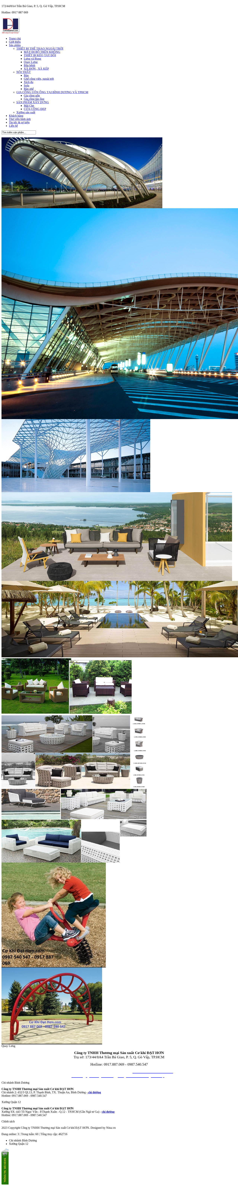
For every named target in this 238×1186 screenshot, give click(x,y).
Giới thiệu (15, 41)
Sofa (26, 85)
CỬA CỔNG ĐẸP (35, 109)
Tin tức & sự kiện (19, 122)
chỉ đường (94, 1092)
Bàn (26, 75)
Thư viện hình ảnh (20, 119)
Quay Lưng (31, 62)
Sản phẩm (15, 45)
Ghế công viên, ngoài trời (39, 78)
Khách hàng (16, 115)
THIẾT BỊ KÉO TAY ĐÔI (40, 55)
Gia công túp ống (34, 98)
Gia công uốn (32, 95)
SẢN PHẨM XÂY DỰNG (32, 102)
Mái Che (29, 105)
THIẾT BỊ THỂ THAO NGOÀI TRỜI (39, 48)
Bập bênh (29, 65)
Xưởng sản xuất (25, 112)
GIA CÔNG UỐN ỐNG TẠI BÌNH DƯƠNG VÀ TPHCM (52, 92)
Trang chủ (15, 38)
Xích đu (28, 82)
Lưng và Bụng (32, 58)
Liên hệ (13, 125)
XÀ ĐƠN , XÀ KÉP (36, 68)
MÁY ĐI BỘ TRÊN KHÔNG (42, 52)
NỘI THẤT (23, 72)
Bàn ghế (29, 88)
